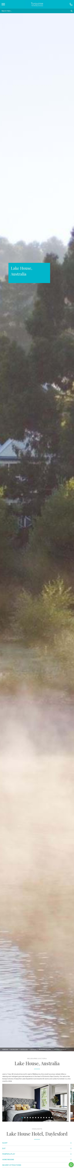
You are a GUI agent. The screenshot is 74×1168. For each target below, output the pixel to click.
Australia (33, 1049)
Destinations (14, 1049)
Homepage (5, 1049)
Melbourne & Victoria (45, 1049)
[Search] (71, 11)
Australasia (24, 1049)
